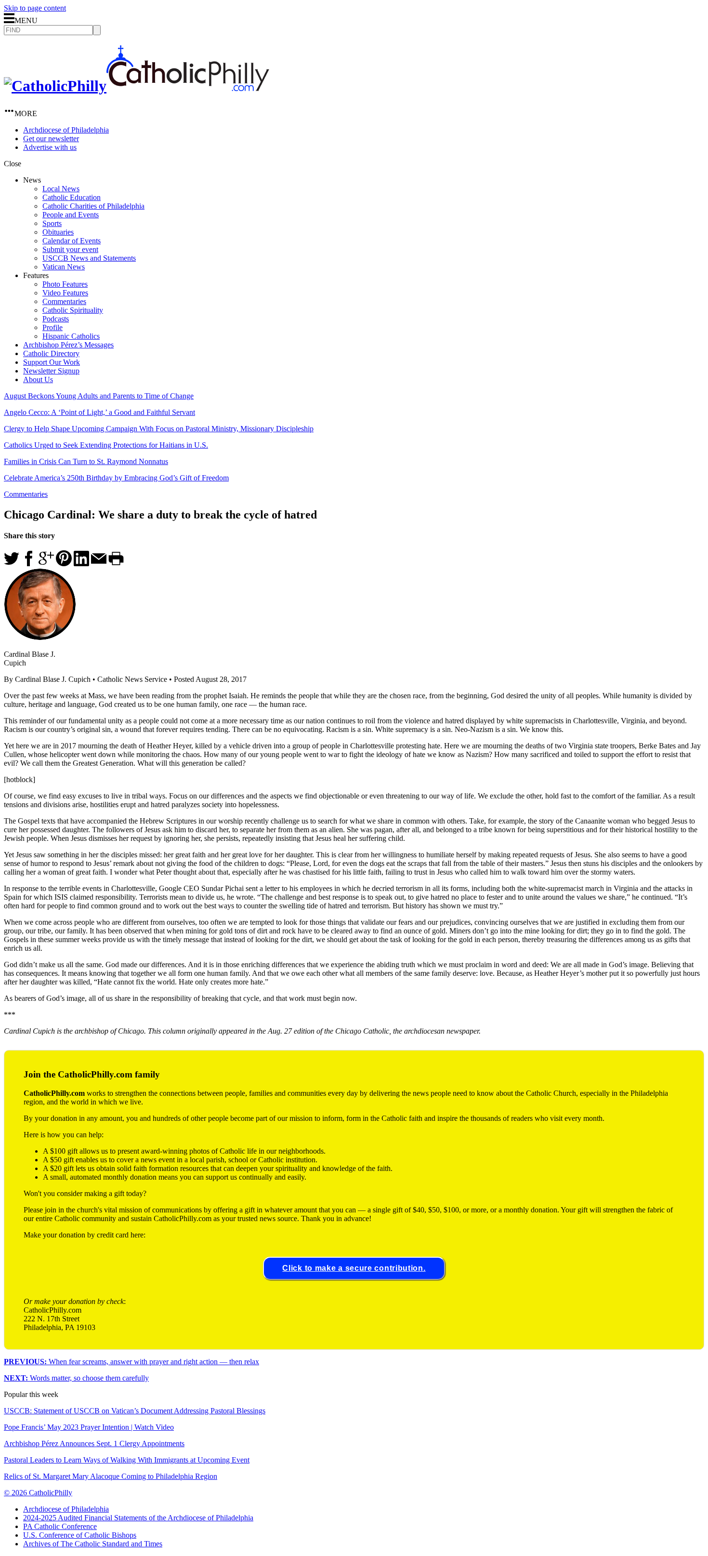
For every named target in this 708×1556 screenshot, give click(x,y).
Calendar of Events (71, 241)
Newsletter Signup (51, 371)
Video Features (65, 293)
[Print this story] (116, 563)
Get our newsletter (51, 138)
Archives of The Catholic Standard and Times (92, 1544)
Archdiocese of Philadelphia (66, 130)
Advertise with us (50, 147)
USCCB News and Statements (89, 258)
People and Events (70, 215)
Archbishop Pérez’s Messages (68, 345)
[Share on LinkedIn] (81, 563)
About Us (38, 379)
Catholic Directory (51, 353)
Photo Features (65, 284)
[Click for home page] (136, 85)
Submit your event (70, 249)
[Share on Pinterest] (64, 563)
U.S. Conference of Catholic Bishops (79, 1535)
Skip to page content (35, 8)
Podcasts (55, 319)
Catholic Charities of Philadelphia (93, 206)
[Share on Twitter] (11, 563)
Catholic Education (71, 197)
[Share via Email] (98, 563)
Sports (52, 223)
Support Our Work (51, 362)
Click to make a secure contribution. (353, 1268)
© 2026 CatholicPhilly (38, 1493)
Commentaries (64, 301)
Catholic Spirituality (72, 310)
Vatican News (63, 267)
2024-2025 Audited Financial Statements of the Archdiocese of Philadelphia (138, 1518)
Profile (52, 327)
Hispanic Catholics (71, 336)
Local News (60, 189)
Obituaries (58, 232)
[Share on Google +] (46, 563)
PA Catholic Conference (60, 1526)
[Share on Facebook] (29, 563)
